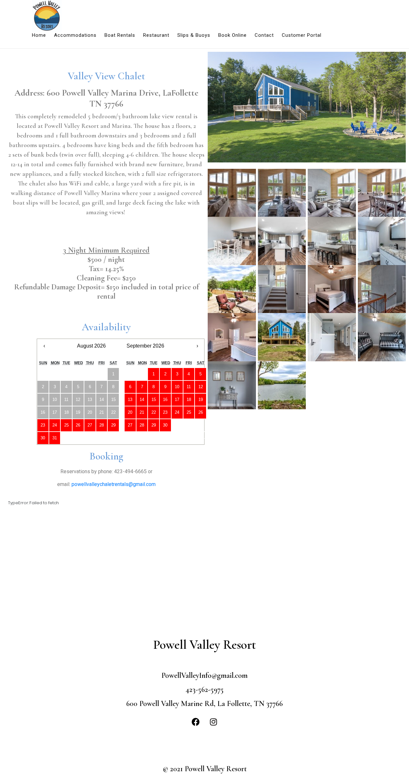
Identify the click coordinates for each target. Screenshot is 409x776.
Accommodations (75, 35)
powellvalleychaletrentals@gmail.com (114, 484)
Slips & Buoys (193, 35)
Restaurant (156, 35)
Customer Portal (301, 35)
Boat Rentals (119, 35)
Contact (264, 35)
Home (39, 35)
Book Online (232, 35)
